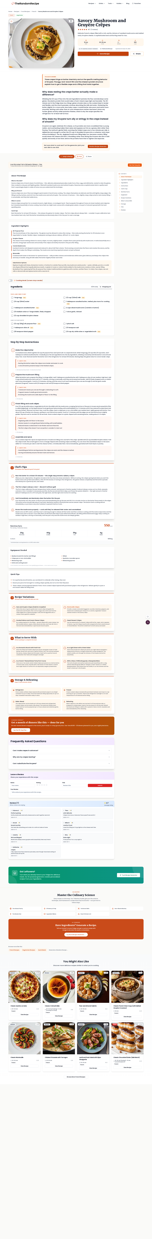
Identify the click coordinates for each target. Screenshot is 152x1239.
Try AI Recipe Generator (129, 875)
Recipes (91, 3)
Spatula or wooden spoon (71, 558)
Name (12, 783)
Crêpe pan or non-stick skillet (21, 558)
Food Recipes (25, 11)
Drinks (101, 3)
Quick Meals (42, 950)
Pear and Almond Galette (88, 1006)
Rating (38, 783)
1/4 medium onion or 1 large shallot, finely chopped (32, 312)
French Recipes (14, 950)
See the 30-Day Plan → (20, 730)
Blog (127, 3)
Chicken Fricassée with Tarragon (56, 1057)
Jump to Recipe (68, 156)
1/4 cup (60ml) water (21, 301)
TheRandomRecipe (107, 48)
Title (63, 783)
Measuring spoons (69, 560)
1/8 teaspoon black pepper (23, 332)
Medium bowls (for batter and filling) (24, 556)
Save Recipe (105, 54)
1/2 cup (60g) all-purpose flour (25, 324)
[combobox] (119, 42)
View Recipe (24, 1014)
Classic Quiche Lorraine (19, 1006)
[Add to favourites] (148, 617)
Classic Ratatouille (17, 1057)
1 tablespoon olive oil (21, 328)
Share (90, 156)
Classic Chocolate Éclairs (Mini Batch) (126, 1057)
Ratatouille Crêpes (73, 607)
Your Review (14, 789)
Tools (110, 3)
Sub (24, 297)
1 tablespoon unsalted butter (24, 308)
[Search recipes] (148, 622)
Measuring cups (17, 560)
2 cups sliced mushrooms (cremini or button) (82, 308)
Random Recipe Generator (98, 146)
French (34, 11)
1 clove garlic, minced (74, 312)
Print (80, 156)
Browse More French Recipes (76, 1077)
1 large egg (18, 298)
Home (10, 11)
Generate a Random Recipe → (58, 950)
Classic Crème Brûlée (52, 1006)
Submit (100, 785)
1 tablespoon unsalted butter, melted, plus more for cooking (87, 301)
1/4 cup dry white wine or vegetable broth (81, 332)
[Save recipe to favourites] (11, 21)
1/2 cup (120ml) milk (73, 298)
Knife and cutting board (19, 563)
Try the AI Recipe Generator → (76, 934)
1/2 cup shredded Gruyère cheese (26, 316)
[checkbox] (12, 297)
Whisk (65, 556)
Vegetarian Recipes (28, 950)
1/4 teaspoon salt (72, 328)
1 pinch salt (70, 324)
